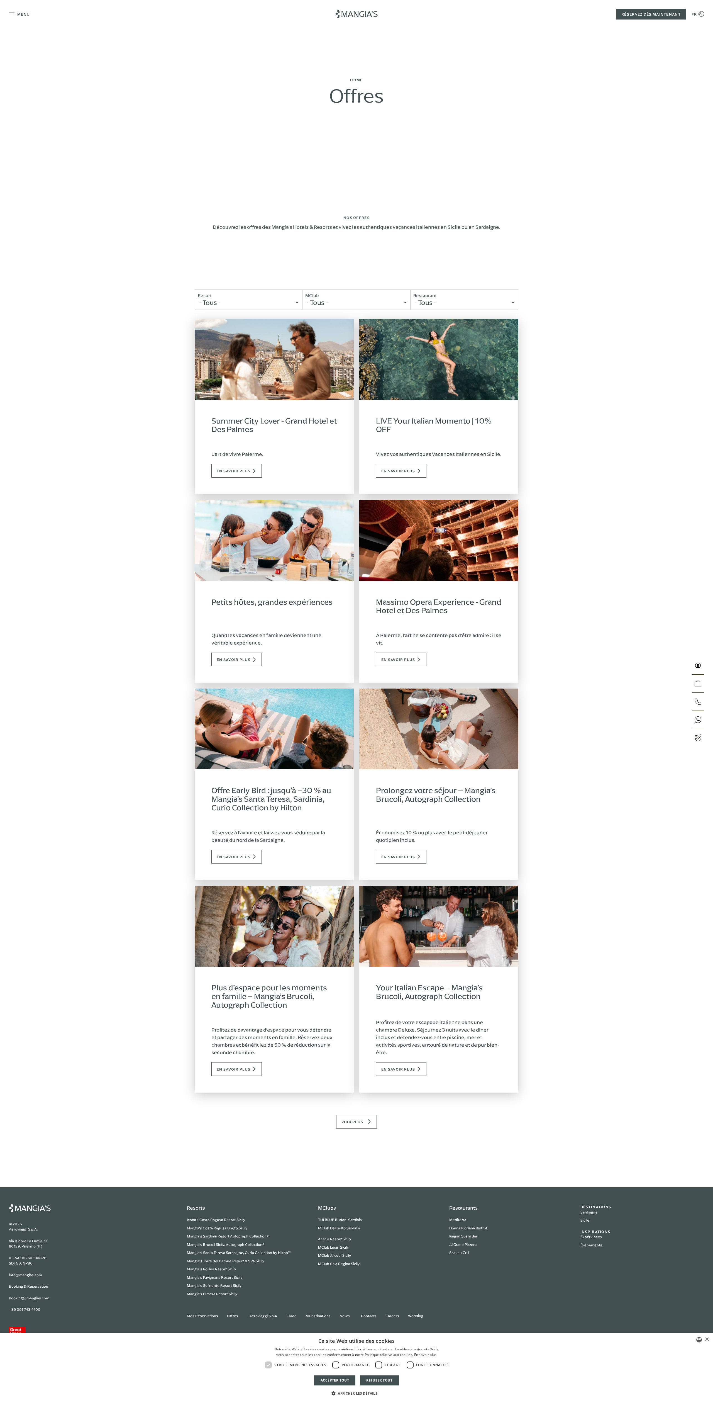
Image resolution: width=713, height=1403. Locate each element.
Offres (232, 1316)
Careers (392, 1316)
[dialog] (356, 1368)
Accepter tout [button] (335, 1380)
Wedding (415, 1316)
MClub (312, 295)
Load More (353, 1121)
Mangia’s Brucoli (201, 1244)
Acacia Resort (330, 1239)
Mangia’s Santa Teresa (206, 1252)
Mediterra (457, 1219)
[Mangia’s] (356, 14)
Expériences (591, 1236)
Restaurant (425, 295)
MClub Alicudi (329, 1255)
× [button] (707, 1340)
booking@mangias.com (29, 1298)
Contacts (369, 1316)
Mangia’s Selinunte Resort (209, 1285)
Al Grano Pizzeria (463, 1244)
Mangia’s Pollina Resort (207, 1269)
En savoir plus (425, 1354)
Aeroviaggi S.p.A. (263, 1316)
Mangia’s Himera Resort (207, 1294)
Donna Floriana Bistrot (468, 1228)
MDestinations (318, 1316)
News (345, 1316)
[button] (356, 1393)
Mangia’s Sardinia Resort (208, 1236)
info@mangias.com (25, 1275)
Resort (205, 295)
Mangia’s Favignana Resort (210, 1277)
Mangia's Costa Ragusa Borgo (212, 1228)
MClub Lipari (328, 1247)
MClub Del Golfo (332, 1228)
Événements (591, 1245)
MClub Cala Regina (334, 1263)
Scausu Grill (459, 1252)
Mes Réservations (202, 1316)
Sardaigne (589, 1212)
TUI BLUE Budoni (332, 1219)
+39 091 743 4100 (24, 1309)
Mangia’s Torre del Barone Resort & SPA (221, 1261)
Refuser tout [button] (379, 1380)
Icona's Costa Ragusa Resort (211, 1219)
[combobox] (699, 1340)
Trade (292, 1316)
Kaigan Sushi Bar (463, 1236)
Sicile (584, 1220)
